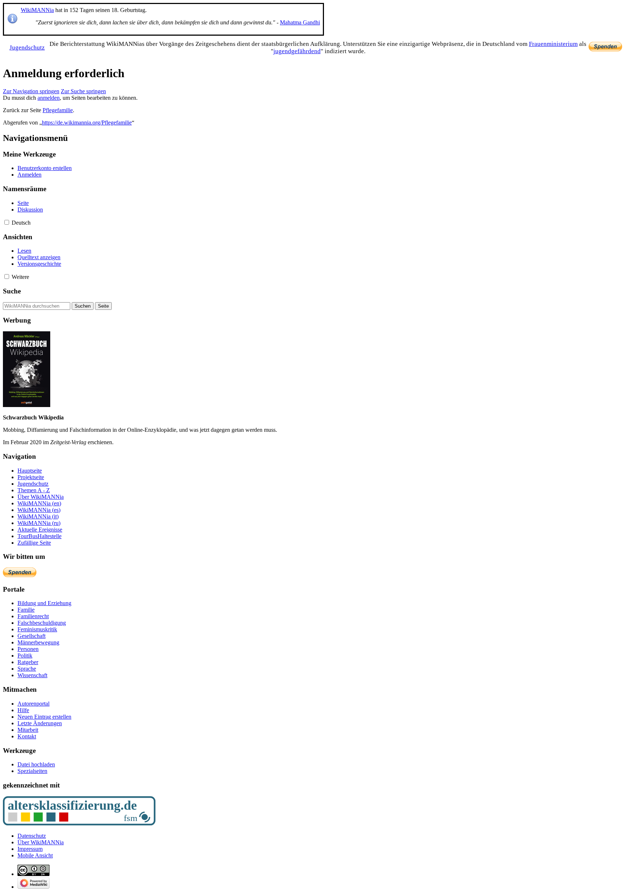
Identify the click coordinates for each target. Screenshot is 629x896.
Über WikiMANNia (40, 842)
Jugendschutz (27, 47)
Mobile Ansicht (35, 855)
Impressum (30, 849)
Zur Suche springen (83, 91)
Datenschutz (31, 836)
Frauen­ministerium (553, 43)
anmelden (48, 98)
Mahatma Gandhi (300, 22)
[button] (6, 222)
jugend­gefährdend (297, 51)
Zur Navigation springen (31, 91)
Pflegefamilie (58, 110)
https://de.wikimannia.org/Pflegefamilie (87, 122)
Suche (12, 291)
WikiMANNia (37, 10)
